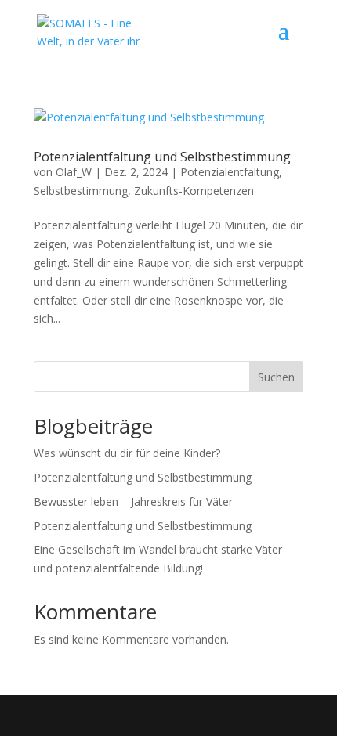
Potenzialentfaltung (229, 171)
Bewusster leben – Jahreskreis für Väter (133, 501)
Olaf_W (74, 171)
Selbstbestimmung (81, 190)
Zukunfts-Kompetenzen (194, 190)
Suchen (276, 377)
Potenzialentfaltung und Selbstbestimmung (162, 156)
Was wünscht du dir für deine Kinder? (127, 453)
